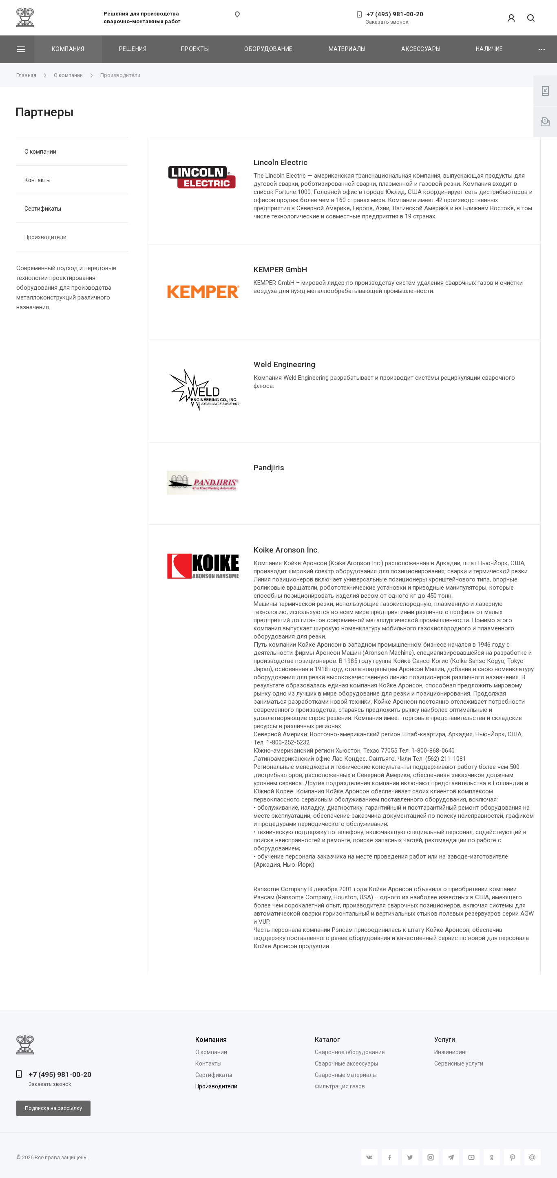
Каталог (327, 1040)
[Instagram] (430, 1157)
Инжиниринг (451, 1052)
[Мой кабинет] (511, 18)
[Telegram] (451, 1157)
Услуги (444, 1040)
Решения (132, 49)
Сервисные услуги (458, 1063)
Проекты (195, 49)
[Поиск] (531, 18)
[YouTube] (471, 1157)
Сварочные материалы (346, 1075)
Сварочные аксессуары (346, 1063)
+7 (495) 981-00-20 (395, 14)
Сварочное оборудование (350, 1052)
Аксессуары (420, 49)
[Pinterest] (512, 1157)
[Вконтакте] (369, 1157)
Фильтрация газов (340, 1086)
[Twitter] (410, 1157)
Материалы (347, 49)
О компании (40, 151)
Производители (45, 237)
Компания (68, 49)
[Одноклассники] (492, 1157)
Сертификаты (42, 208)
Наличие (489, 49)
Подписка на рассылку (53, 1108)
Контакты (37, 180)
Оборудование (268, 49)
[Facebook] (390, 1157)
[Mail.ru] (532, 1157)
